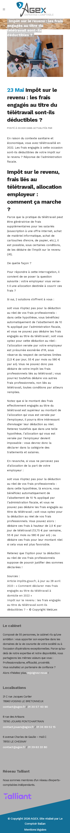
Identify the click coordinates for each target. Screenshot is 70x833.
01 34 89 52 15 (46, 727)
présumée (19, 350)
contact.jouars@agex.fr (18, 727)
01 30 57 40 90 (38, 707)
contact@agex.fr (14, 707)
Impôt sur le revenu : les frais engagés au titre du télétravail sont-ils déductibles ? (34, 605)
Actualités (40, 128)
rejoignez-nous (37, 673)
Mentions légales (35, 829)
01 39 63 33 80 (37, 747)
